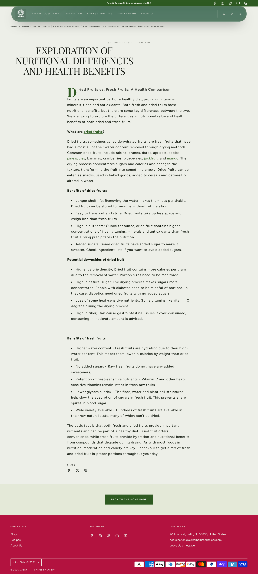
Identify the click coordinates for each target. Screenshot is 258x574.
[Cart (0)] (240, 14)
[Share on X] (77, 471)
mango (172, 158)
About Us (147, 13)
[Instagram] (222, 3)
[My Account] (232, 14)
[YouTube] (238, 3)
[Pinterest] (230, 3)
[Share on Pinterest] (86, 471)
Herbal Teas (74, 13)
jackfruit (151, 158)
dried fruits (93, 132)
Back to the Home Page (129, 499)
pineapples (76, 158)
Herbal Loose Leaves (46, 13)
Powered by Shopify (44, 570)
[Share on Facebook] (69, 471)
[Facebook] (215, 3)
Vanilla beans (127, 13)
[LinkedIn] (246, 3)
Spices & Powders (99, 13)
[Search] (224, 14)
